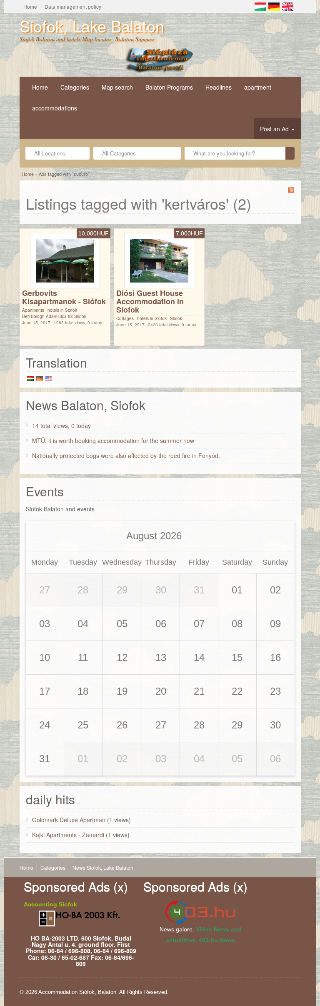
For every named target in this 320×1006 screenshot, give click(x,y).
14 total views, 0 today (61, 425)
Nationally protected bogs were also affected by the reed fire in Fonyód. (126, 455)
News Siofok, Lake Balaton (102, 867)
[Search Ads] (290, 153)
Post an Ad (275, 129)
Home (30, 6)
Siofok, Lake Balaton (92, 25)
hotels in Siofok (62, 310)
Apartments (33, 310)
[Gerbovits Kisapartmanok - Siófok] (65, 260)
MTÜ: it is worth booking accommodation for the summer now (113, 440)
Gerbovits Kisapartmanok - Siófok (64, 297)
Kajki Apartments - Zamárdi (68, 835)
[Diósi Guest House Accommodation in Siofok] (159, 260)
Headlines (218, 87)
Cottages (125, 318)
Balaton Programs (169, 87)
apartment (257, 87)
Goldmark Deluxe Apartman (68, 820)
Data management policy (73, 6)
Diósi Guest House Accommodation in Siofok (150, 301)
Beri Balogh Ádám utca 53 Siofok (54, 316)
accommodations (54, 108)
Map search (117, 87)
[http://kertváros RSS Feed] (291, 190)
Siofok (176, 318)
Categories (74, 87)
